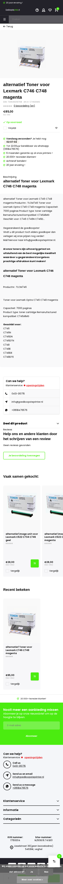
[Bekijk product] (35, 563)
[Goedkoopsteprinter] (13, 10)
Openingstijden (35, 385)
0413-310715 (18, 393)
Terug (9, 26)
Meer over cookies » (32, 879)
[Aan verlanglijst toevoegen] (56, 128)
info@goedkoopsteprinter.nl (27, 401)
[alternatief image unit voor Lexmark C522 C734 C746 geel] (21, 508)
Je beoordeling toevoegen (24, 455)
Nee (46, 872)
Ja (31, 872)
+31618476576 (19, 410)
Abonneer (31, 736)
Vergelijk (12, 128)
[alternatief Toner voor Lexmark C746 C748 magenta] (21, 621)
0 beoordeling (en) (24, 105)
